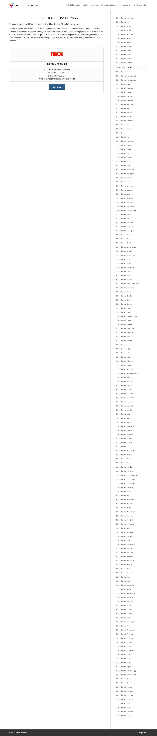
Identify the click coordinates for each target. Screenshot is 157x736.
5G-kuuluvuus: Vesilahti (124, 699)
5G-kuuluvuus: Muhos (124, 390)
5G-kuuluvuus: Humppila (124, 125)
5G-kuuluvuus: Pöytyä (124, 508)
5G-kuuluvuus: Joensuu (124, 178)
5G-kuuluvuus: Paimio (123, 455)
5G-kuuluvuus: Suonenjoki (125, 622)
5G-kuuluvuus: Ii (121, 133)
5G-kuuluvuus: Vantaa (124, 687)
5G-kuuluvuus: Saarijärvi (124, 573)
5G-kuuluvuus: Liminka (124, 341)
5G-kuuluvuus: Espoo (123, 50)
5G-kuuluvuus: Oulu (123, 447)
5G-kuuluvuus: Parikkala (124, 467)
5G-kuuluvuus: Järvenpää (125, 174)
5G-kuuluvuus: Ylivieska (124, 711)
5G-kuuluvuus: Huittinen (124, 121)
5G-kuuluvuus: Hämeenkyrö (126, 76)
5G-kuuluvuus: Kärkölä (124, 218)
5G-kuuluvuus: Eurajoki (124, 59)
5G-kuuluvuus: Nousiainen (125, 426)
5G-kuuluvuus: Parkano (124, 471)
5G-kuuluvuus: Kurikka (124, 296)
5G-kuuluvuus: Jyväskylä (124, 198)
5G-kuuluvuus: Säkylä (123, 577)
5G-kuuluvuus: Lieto (123, 337)
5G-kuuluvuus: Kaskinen (124, 227)
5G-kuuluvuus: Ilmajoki (124, 145)
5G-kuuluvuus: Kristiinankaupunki (128, 284)
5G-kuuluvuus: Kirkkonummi (126, 255)
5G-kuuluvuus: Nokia (123, 422)
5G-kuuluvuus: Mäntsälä (124, 369)
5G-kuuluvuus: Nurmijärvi (125, 430)
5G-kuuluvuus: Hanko (123, 84)
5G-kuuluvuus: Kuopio (124, 292)
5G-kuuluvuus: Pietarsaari (125, 487)
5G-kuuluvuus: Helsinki (124, 112)
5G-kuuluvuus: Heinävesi (125, 104)
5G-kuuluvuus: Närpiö (123, 414)
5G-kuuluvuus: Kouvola (124, 280)
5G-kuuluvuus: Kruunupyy (125, 288)
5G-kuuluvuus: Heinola (124, 108)
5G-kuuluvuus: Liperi (123, 345)
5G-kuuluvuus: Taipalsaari (125, 630)
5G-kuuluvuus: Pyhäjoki (124, 520)
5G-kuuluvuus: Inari (123, 153)
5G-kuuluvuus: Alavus (123, 30)
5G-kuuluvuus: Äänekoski (125, 18)
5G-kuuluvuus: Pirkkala (124, 491)
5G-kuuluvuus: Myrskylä (124, 402)
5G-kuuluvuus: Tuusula (124, 658)
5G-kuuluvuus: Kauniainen (125, 239)
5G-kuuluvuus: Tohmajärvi (125, 650)
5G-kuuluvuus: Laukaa (124, 324)
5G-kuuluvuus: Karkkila (124, 214)
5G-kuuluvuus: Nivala (123, 418)
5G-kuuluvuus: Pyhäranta (125, 524)
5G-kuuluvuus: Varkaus (124, 691)
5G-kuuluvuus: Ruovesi (124, 565)
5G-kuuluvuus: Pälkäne (124, 459)
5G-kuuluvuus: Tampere (124, 642)
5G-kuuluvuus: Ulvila (123, 662)
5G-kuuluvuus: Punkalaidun (126, 512)
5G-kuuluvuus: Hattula (124, 96)
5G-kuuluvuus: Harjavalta (125, 88)
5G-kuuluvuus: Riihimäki (124, 557)
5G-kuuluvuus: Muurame (125, 394)
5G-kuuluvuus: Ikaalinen (124, 141)
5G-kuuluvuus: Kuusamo (124, 304)
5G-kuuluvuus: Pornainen (125, 500)
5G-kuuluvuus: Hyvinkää (124, 129)
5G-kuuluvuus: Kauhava (124, 235)
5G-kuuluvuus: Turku (123, 654)
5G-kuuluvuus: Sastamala (125, 585)
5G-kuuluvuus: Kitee (123, 259)
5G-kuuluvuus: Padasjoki (125, 451)
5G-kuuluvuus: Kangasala (125, 206)
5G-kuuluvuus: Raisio (123, 540)
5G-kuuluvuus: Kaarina (124, 202)
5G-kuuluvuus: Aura (123, 42)
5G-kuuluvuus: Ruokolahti (125, 561)
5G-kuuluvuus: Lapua (123, 320)
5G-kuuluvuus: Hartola (124, 92)
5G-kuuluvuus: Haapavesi (125, 72)
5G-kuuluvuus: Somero (124, 614)
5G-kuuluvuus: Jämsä (123, 166)
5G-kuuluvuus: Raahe (123, 528)
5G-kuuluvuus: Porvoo (124, 504)
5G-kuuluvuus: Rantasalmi (125, 544)
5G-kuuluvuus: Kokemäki (125, 267)
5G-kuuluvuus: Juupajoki (124, 190)
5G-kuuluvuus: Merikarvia (125, 381)
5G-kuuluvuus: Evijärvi (124, 63)
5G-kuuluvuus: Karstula (124, 222)
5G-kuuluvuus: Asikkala (124, 34)
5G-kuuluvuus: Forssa (124, 67)
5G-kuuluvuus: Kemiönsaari (126, 247)
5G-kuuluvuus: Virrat (123, 707)
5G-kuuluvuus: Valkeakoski (125, 683)
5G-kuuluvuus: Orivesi (124, 442)
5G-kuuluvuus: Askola (123, 38)
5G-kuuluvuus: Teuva (123, 646)
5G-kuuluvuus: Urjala (123, 667)
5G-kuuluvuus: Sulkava (124, 618)
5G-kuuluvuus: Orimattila (125, 434)
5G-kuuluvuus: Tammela (124, 638)
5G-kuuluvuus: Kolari (123, 276)
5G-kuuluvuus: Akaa (123, 22)
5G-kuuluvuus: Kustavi (124, 300)
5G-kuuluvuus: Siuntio (124, 610)
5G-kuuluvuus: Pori (123, 496)
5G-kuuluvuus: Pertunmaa (125, 479)
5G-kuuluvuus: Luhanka (124, 361)
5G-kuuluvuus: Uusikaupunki (126, 675)
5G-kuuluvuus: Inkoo (123, 157)
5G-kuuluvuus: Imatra (123, 149)
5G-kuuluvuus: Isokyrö (124, 161)
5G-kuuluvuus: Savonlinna (125, 593)
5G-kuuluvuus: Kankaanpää (126, 210)
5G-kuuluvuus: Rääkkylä (124, 532)
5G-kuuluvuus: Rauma (124, 548)
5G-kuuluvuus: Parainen (124, 463)
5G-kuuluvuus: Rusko (123, 569)
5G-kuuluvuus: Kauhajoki (125, 231)
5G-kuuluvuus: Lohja (123, 349)
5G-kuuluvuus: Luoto (123, 365)
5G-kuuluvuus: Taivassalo (125, 634)
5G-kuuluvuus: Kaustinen (125, 243)
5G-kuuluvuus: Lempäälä (125, 328)
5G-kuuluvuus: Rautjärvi (124, 552)
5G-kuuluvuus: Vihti (123, 703)
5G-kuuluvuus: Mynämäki (125, 398)
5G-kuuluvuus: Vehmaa (124, 695)
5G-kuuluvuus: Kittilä (123, 263)
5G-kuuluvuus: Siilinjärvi (124, 601)
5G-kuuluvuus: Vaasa (123, 679)
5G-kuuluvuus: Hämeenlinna (126, 80)
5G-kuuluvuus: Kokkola (124, 271)
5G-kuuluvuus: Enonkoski (125, 46)
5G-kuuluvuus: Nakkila (124, 410)
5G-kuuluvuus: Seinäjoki (124, 597)
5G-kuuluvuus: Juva (123, 194)
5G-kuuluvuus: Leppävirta (125, 332)
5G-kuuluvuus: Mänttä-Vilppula (127, 373)
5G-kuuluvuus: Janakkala (125, 170)
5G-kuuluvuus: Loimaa (124, 353)
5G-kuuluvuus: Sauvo (123, 589)
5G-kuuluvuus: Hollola (124, 117)
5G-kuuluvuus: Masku (123, 377)
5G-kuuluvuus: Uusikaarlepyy (126, 671)
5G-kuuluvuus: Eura (123, 55)
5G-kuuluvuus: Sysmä (123, 626)
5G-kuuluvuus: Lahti (123, 308)
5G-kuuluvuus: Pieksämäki (125, 483)
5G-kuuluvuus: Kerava (124, 251)
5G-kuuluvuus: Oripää (124, 438)
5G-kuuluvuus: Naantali (124, 406)
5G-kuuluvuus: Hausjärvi (124, 100)
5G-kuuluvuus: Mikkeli (124, 386)
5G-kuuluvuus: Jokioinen (124, 182)
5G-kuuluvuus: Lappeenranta (126, 316)
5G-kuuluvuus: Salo (123, 581)
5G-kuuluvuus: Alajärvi (124, 26)
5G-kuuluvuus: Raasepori (125, 536)
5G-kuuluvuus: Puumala (124, 516)
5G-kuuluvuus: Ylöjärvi (124, 715)
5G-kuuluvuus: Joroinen (124, 186)
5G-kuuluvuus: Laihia (123, 312)
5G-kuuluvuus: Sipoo (123, 605)
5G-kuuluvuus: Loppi (123, 357)
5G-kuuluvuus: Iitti (122, 137)
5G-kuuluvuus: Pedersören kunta (128, 475)
